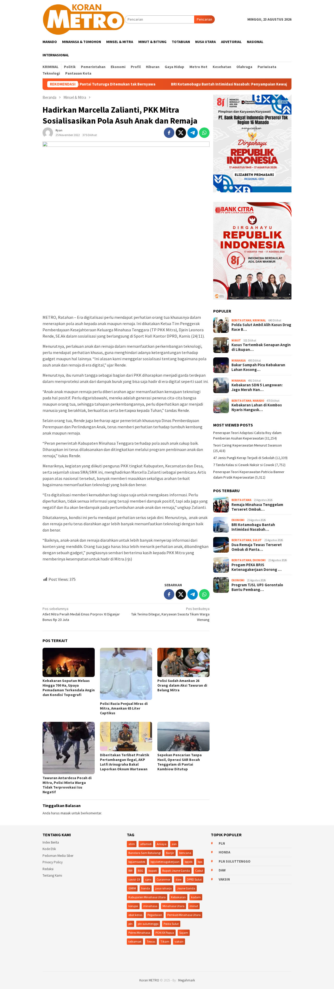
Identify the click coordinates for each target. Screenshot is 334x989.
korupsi (133, 906)
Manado (258, 400)
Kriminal (259, 320)
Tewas (151, 941)
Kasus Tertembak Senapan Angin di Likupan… (261, 347)
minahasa (150, 906)
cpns (148, 879)
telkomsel (134, 941)
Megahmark (186, 980)
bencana (185, 853)
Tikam (164, 941)
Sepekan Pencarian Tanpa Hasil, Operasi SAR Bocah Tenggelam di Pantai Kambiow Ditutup (179, 762)
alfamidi (146, 844)
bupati (152, 870)
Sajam (183, 933)
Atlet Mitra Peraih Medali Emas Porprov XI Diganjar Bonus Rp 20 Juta (81, 614)
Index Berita (51, 842)
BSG (140, 870)
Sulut (257, 540)
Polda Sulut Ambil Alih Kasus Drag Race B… (261, 327)
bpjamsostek (136, 862)
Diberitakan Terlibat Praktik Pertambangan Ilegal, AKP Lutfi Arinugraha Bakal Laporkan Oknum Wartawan (124, 762)
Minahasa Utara (173, 906)
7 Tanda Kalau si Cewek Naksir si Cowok (243, 464)
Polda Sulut (171, 924)
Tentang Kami (52, 875)
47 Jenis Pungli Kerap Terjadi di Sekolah (244, 457)
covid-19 (134, 879)
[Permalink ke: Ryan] (48, 132)
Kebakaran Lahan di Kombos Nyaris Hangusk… (256, 407)
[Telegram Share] (192, 132)
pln (130, 924)
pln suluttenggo (148, 924)
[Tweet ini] (181, 132)
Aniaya (161, 844)
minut (194, 906)
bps (200, 862)
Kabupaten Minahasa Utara (147, 897)
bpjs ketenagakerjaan (165, 862)
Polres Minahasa (139, 933)
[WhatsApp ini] (204, 132)
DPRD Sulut (194, 879)
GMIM (132, 888)
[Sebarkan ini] (169, 132)
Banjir (170, 853)
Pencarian (204, 19)
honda (145, 888)
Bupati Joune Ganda (176, 870)
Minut (236, 340)
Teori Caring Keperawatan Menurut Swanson (247, 445)
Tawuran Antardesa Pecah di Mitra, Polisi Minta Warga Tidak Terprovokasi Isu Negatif (67, 785)
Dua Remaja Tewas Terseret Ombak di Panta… (256, 547)
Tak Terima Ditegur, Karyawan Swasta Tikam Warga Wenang (170, 614)
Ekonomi (237, 520)
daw (179, 879)
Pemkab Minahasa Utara (184, 915)
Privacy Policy (53, 862)
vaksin (179, 941)
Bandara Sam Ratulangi (144, 853)
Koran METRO (149, 980)
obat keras (135, 915)
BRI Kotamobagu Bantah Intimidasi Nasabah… (253, 527)
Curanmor (163, 879)
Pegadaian (154, 915)
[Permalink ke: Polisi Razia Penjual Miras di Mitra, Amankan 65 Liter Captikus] (126, 674)
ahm (131, 844)
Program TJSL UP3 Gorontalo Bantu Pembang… (257, 587)
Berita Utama (241, 320)
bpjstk (189, 862)
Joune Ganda (186, 888)
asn (174, 844)
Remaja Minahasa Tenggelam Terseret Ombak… (257, 507)
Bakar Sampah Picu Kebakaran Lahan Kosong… (258, 367)
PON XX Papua (165, 933)
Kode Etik (49, 849)
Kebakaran (178, 897)
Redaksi (48, 869)
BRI (130, 870)
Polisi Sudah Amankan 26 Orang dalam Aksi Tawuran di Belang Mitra (182, 685)
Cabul (199, 870)
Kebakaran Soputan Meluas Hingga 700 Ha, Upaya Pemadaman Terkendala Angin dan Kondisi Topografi (69, 687)
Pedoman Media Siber (58, 855)
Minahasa (238, 360)
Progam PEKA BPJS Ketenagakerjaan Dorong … (256, 567)
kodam (196, 897)
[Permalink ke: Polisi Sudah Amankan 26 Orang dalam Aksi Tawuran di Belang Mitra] (183, 662)
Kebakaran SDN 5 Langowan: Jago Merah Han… (257, 387)
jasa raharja (163, 888)
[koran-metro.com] (84, 19)
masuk (66, 813)
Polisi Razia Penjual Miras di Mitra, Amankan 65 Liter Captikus (124, 708)
